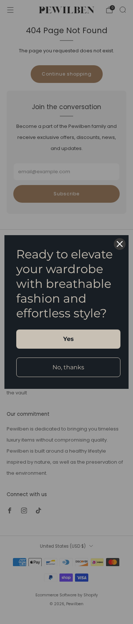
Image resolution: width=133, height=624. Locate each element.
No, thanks (68, 367)
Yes (68, 338)
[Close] (120, 244)
